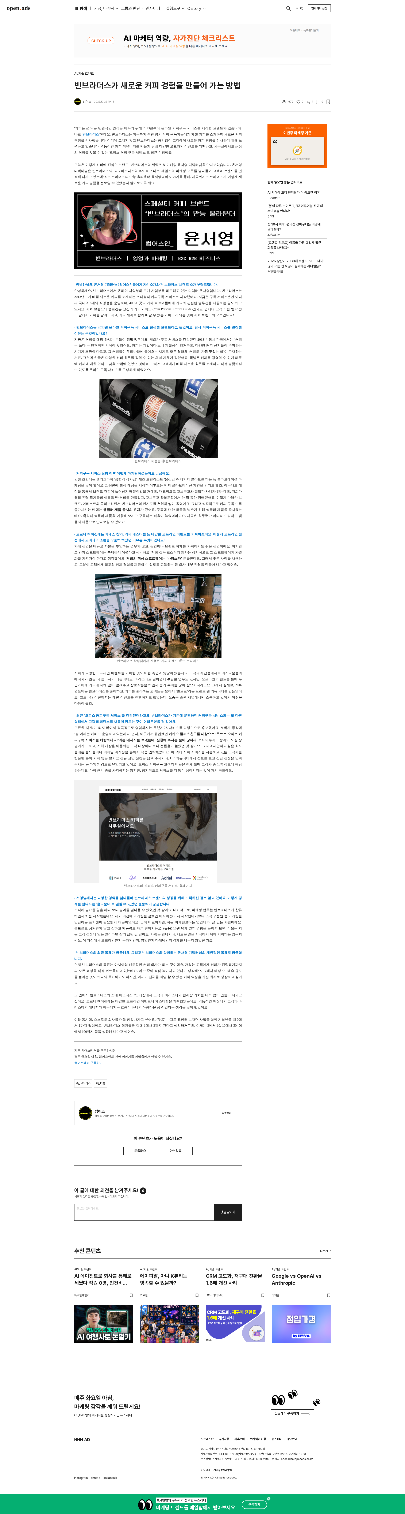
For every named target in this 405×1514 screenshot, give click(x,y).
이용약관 (205, 1470)
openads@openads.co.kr (297, 1459)
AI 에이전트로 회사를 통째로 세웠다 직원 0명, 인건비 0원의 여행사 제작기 (103, 1280)
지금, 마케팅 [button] (104, 8)
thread (95, 1478)
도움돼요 (140, 1151)
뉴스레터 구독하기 (287, 1414)
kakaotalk (110, 1478)
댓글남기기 (228, 1212)
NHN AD (82, 1439)
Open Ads (18, 8)
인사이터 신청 (319, 8)
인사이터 (153, 8)
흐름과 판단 (130, 8)
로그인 (300, 8)
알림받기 (226, 1113)
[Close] (268, 1498)
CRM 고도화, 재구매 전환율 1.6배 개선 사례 (234, 1279)
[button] (326, 1251)
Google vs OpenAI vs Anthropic (296, 1279)
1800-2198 (263, 1459)
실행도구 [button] (173, 8)
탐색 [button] (83, 8)
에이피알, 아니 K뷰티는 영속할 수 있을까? (163, 1279)
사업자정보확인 (247, 1453)
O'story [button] (194, 8)
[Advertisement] (297, 350)
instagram (81, 1478)
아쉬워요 (176, 1151)
